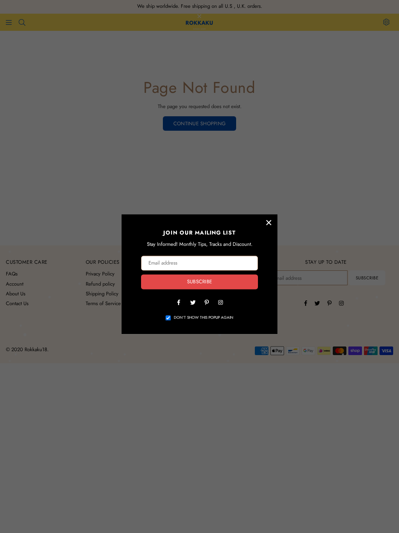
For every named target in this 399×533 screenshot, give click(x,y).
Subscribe (199, 282)
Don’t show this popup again (203, 317)
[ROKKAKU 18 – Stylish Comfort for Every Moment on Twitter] (192, 302)
